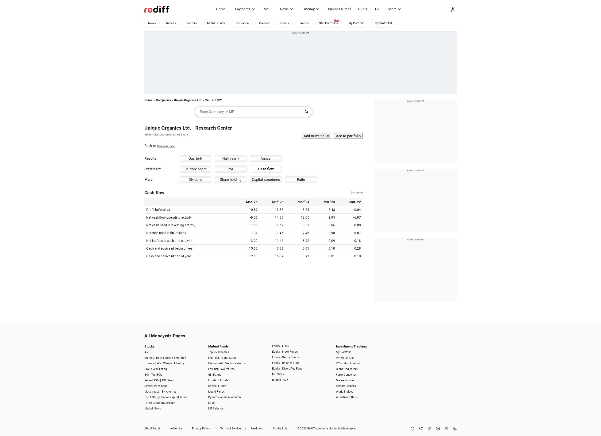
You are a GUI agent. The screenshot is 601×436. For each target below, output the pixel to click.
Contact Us (280, 428)
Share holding (230, 179)
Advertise (176, 428)
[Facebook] (429, 429)
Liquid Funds (216, 391)
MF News (278, 374)
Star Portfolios (328, 23)
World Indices (344, 391)
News (284, 9)
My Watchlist (383, 23)
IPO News (168, 380)
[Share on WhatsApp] (412, 429)
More (392, 9)
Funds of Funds (218, 380)
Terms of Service (230, 428)
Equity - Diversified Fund (287, 368)
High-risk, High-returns (222, 357)
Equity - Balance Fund (286, 363)
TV (376, 9)
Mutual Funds (216, 23)
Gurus (362, 9)
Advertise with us (347, 397)
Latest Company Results (159, 403)
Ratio (301, 179)
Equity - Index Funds (285, 351)
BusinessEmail (339, 9)
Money (309, 9)
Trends (304, 23)
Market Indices (345, 380)
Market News (152, 408)
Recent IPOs (151, 380)
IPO (146, 374)
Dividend (195, 179)
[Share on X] (421, 429)
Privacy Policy (201, 428)
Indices (171, 23)
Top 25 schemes (218, 352)
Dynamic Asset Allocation (224, 397)
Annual (266, 158)
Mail (267, 9)
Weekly (169, 357)
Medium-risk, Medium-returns (226, 363)
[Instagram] (438, 429)
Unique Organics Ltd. (188, 100)
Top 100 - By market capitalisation (166, 397)
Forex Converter (346, 374)
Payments (242, 9)
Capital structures (266, 179)
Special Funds (217, 386)
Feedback (257, 428)
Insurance (242, 23)
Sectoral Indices (346, 386)
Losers (284, 23)
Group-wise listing (155, 369)
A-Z (146, 352)
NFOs (211, 403)
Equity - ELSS (280, 346)
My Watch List (345, 357)
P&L (231, 169)
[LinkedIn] (455, 429)
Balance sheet (196, 169)
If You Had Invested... (349, 363)
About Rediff (152, 428)
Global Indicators (347, 369)
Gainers (264, 23)
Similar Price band (156, 386)
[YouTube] (446, 429)
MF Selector (215, 408)
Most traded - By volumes (160, 391)
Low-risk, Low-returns (221, 369)
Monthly (181, 357)
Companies (163, 100)
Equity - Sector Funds (285, 357)
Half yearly (230, 158)
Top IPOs (156, 374)
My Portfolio (356, 23)
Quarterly (196, 158)
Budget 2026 (280, 380)
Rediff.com (314, 428)
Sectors (191, 23)
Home (221, 9)
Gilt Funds (214, 374)
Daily (159, 357)
